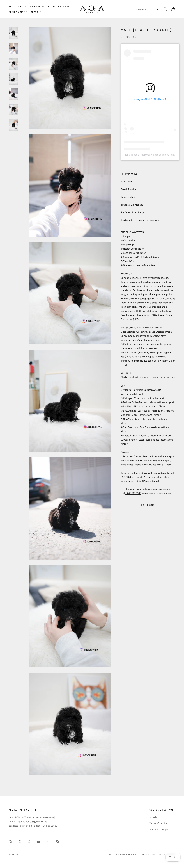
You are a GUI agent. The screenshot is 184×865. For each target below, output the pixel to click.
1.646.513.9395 (133, 493)
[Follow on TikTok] (48, 842)
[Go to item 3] (14, 64)
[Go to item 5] (14, 94)
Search (153, 817)
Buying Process (58, 6)
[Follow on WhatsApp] (57, 842)
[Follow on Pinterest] (29, 842)
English (141, 9)
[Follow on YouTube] (38, 842)
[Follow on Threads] (20, 842)
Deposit (36, 11)
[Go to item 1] (14, 33)
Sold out (148, 504)
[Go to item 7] (14, 125)
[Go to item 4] (14, 79)
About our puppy (158, 829)
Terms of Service (158, 823)
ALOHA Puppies (35, 6)
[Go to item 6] (14, 109)
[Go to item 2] (14, 48)
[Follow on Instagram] (10, 842)
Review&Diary (18, 11)
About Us (15, 6)
